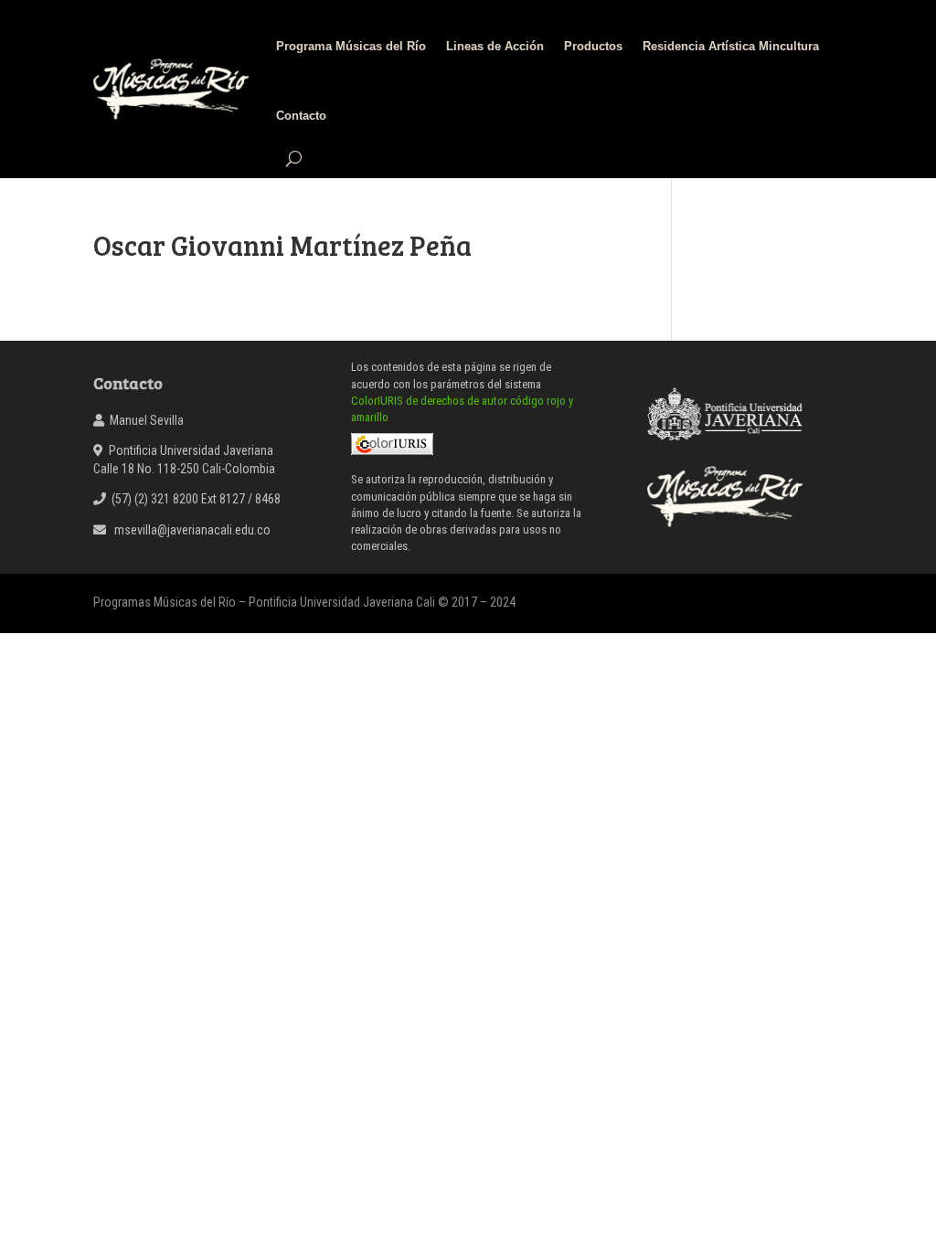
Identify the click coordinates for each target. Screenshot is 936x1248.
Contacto (301, 115)
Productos (593, 46)
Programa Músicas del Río (351, 46)
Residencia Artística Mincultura (731, 46)
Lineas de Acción (495, 46)
